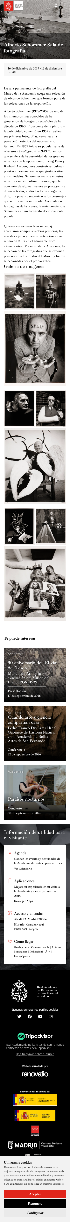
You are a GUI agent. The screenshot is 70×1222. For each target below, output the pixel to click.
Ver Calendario (23, 868)
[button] (56, 6)
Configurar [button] (35, 1213)
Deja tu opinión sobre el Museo (35, 1054)
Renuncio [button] (35, 1203)
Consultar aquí (35, 924)
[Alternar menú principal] (64, 5)
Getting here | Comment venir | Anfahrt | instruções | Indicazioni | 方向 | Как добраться (37, 952)
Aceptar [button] (35, 1194)
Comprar (33, 929)
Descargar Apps (23, 901)
